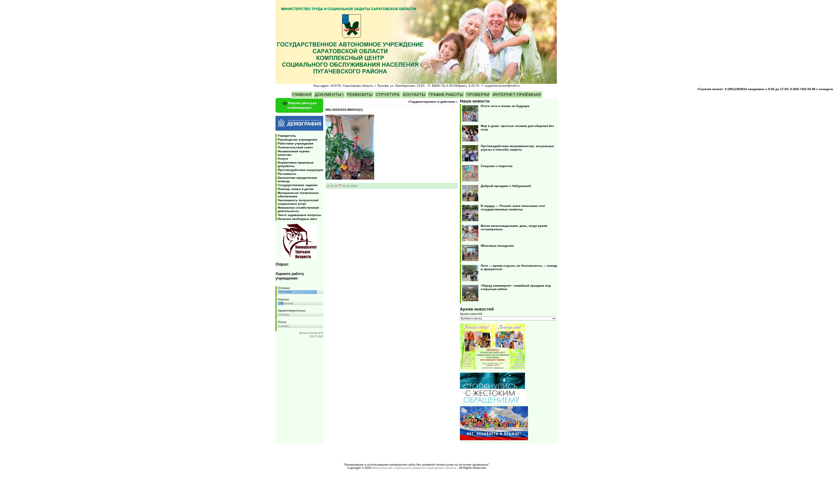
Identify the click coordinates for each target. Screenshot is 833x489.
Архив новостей (471, 313)
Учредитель (287, 135)
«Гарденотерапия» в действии (431, 101)
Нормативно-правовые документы (295, 164)
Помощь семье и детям (295, 189)
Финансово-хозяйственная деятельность (298, 209)
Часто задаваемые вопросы (299, 215)
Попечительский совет (295, 147)
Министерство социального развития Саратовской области (414, 468)
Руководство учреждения (297, 139)
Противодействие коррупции (300, 170)
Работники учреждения (295, 143)
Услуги (283, 158)
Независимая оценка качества (294, 152)
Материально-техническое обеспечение (298, 194)
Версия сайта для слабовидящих (302, 105)
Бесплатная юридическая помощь (297, 179)
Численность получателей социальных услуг (298, 201)
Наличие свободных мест (297, 219)
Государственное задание (298, 185)
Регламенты (287, 173)
